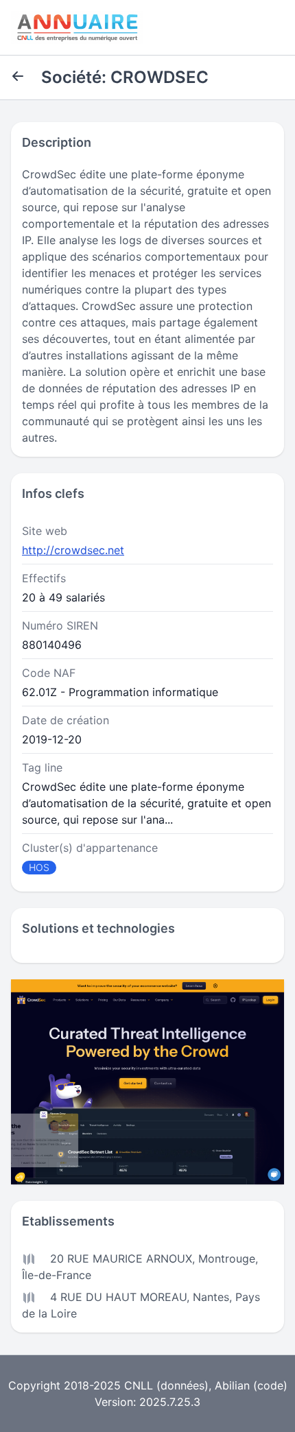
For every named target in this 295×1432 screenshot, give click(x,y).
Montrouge (226, 1258)
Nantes (211, 1297)
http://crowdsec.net (73, 550)
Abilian (232, 1385)
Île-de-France (56, 1275)
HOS (39, 867)
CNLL (138, 1385)
